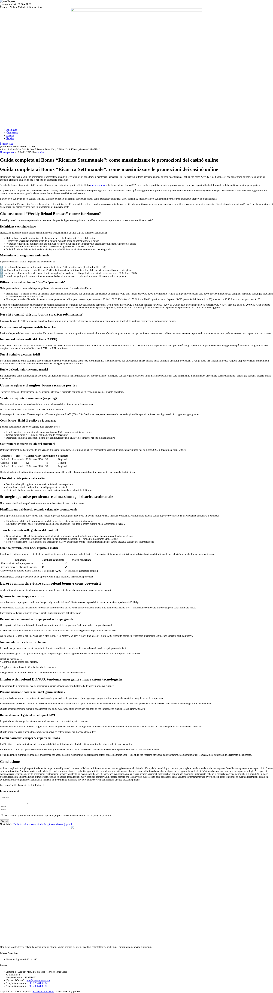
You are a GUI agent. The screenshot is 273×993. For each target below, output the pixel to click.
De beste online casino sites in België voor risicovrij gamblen (43, 824)
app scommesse (98, 185)
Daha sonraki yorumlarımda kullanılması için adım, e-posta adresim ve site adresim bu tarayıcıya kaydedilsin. (58, 815)
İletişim (10, 138)
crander (40, 152)
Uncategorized (7, 152)
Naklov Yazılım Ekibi (43, 991)
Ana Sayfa (11, 129)
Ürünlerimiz (12, 132)
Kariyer (10, 135)
